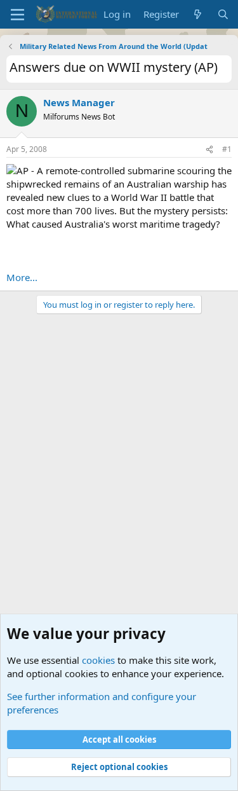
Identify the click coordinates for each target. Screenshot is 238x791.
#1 (227, 149)
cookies (98, 660)
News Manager (79, 102)
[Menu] (17, 14)
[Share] (209, 149)
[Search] (223, 14)
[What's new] (197, 14)
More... (21, 277)
